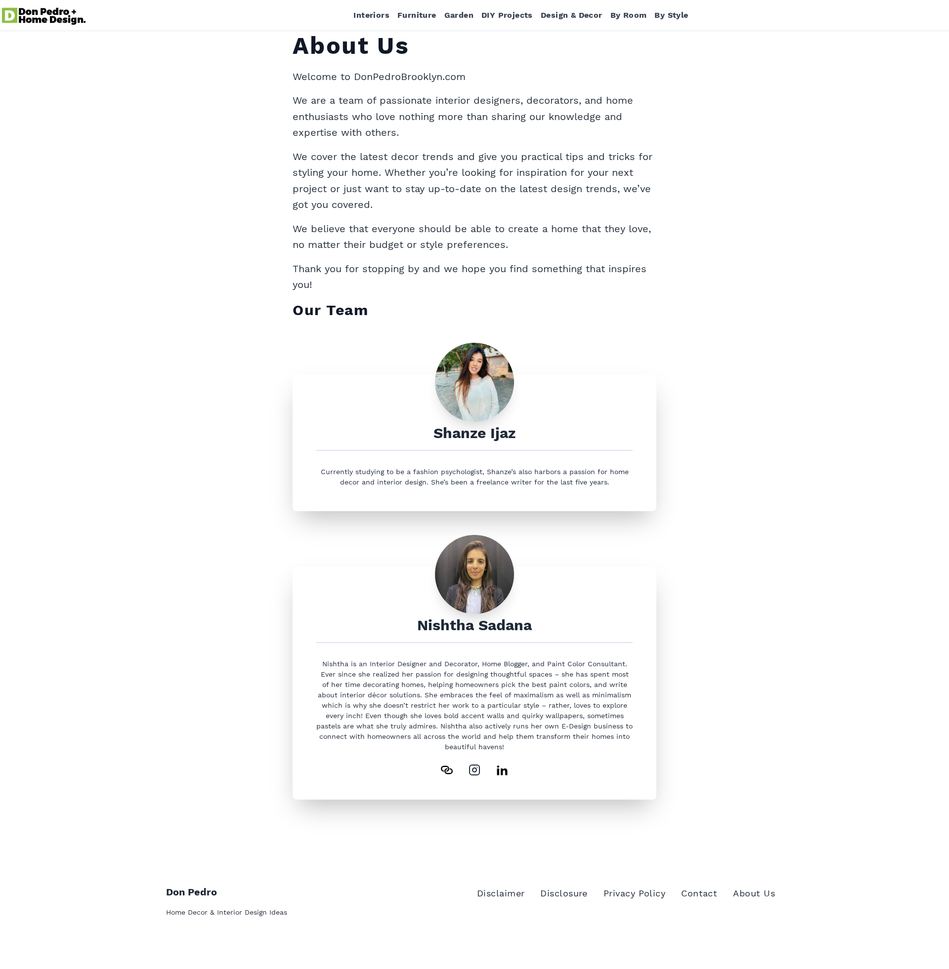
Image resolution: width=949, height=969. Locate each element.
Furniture (416, 15)
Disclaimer (501, 893)
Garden (459, 15)
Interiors (371, 15)
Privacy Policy (634, 893)
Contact (699, 893)
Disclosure (564, 893)
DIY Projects (507, 15)
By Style (671, 15)
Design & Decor (572, 15)
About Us (754, 893)
